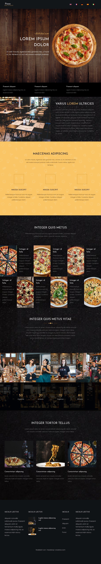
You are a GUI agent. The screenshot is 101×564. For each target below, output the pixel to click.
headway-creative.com (56, 550)
